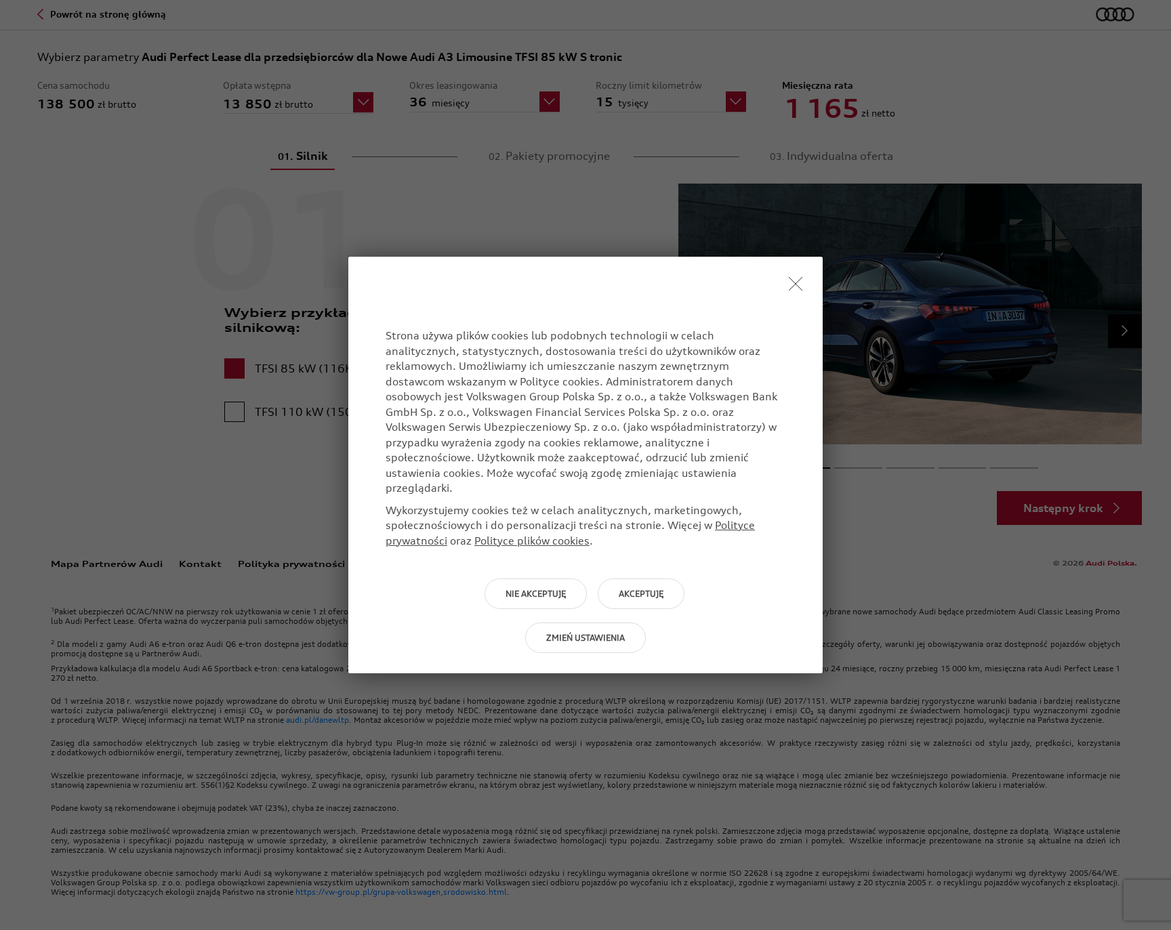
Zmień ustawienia (585, 638)
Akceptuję (641, 594)
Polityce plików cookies (532, 540)
